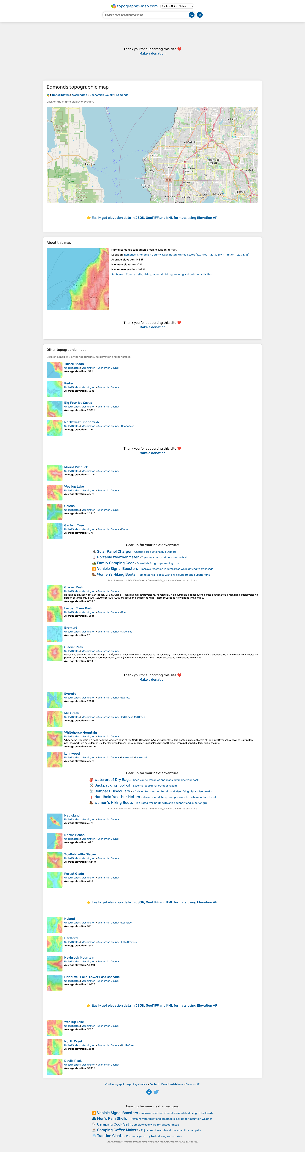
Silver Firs (126, 631)
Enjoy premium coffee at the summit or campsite (171, 1130)
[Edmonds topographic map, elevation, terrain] (78, 279)
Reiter (69, 383)
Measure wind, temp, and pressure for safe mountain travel (179, 797)
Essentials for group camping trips (158, 563)
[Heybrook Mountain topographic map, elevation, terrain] (54, 963)
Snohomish (127, 426)
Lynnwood (72, 753)
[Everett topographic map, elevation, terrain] (54, 700)
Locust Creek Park (78, 608)
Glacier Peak (73, 587)
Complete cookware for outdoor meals (156, 1124)
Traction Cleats (110, 1135)
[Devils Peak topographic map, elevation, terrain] (54, 1067)
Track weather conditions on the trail (164, 557)
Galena (69, 506)
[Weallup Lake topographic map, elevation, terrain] (54, 492)
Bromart (70, 628)
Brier (124, 612)
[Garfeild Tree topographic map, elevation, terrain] (54, 531)
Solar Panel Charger (114, 551)
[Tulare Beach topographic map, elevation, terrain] (54, 370)
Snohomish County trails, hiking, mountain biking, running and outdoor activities (161, 274)
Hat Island (72, 815)
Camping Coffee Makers (117, 1130)
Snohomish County (108, 367)
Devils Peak (73, 1061)
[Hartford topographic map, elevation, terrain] (54, 944)
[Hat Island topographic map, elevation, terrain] (54, 821)
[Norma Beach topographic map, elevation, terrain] (54, 841)
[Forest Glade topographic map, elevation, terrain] (54, 880)
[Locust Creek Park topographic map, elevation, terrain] (54, 614)
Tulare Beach (74, 364)
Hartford (71, 938)
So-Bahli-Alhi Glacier (80, 854)
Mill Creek (71, 713)
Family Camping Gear (115, 563)
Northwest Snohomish (81, 422)
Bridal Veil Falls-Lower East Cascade (92, 977)
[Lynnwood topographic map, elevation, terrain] (54, 759)
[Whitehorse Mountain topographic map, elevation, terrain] (54, 739)
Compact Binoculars (112, 791)
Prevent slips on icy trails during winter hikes (154, 1136)
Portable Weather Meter (118, 557)
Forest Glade (74, 874)
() (186, 254)
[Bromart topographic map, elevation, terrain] (54, 634)
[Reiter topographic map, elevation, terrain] (54, 389)
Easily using (155, 218)
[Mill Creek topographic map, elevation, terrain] (54, 719)
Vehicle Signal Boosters (117, 568)
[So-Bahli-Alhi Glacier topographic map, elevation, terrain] (54, 860)
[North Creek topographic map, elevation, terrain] (54, 1047)
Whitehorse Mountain (80, 732)
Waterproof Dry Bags (112, 779)
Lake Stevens (129, 942)
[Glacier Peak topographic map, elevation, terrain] (54, 594)
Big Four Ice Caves (78, 403)
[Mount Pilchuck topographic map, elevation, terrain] (54, 473)
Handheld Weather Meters (117, 796)
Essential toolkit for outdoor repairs (155, 785)
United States (72, 367)
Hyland (69, 919)
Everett (125, 529)
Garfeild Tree (74, 525)
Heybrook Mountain (79, 957)
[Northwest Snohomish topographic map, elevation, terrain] (54, 428)
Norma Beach (74, 835)
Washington (88, 367)
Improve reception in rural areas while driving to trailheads (177, 569)
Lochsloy (126, 922)
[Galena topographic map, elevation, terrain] (54, 512)
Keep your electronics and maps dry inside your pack (166, 780)
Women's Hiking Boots (116, 574)
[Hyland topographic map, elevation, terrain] (54, 925)
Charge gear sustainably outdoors (155, 551)
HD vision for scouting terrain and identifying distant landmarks (172, 791)
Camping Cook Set (113, 1124)
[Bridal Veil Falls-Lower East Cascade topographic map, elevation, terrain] (54, 983)
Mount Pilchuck (76, 467)
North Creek (73, 1041)
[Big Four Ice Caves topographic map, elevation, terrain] (54, 409)
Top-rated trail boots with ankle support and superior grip (174, 574)
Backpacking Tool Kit (112, 785)
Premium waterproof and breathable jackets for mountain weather (171, 1118)
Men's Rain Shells (112, 1118)
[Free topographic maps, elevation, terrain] (48, 95)
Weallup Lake (74, 486)
